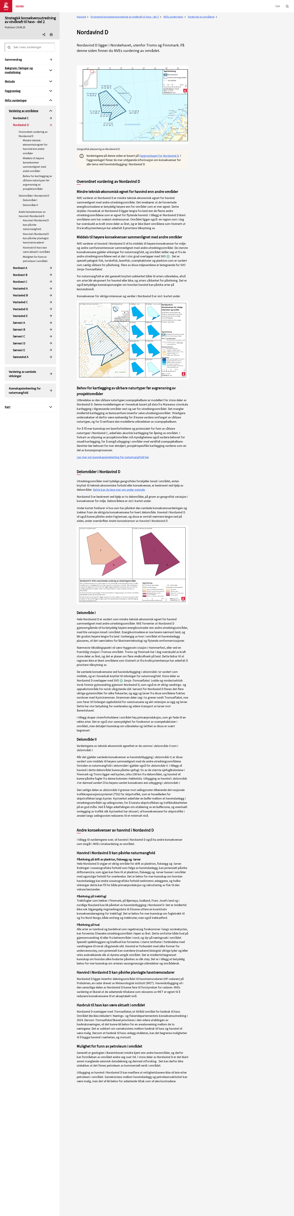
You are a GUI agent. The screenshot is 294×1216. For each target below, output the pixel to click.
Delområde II (30, 205)
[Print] (51, 34)
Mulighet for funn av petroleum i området (35, 259)
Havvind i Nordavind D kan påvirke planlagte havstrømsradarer (36, 238)
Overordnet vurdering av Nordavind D (33, 134)
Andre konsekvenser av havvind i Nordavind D (32, 214)
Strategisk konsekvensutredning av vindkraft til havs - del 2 (30, 19)
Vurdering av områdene (201, 16)
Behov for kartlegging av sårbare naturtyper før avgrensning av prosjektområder (37, 182)
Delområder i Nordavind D (34, 195)
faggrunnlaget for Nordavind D (159, 156)
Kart (7, 407)
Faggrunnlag (13, 91)
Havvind (81, 16)
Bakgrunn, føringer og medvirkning (19, 70)
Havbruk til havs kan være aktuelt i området (36, 249)
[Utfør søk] (287, 6)
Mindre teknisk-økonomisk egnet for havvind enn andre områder (35, 147)
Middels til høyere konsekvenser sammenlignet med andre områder (34, 164)
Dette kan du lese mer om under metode (119, 490)
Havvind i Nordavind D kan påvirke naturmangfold (36, 224)
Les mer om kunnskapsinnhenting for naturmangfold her (113, 457)
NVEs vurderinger (173, 16)
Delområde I (30, 200)
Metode (10, 81)
